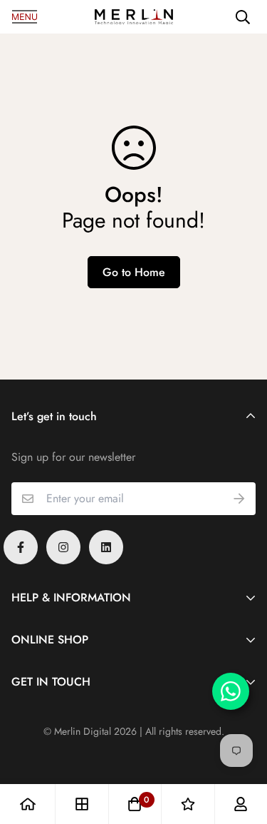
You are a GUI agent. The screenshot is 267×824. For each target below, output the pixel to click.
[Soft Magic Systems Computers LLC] (134, 17)
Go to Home (134, 272)
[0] (134, 804)
